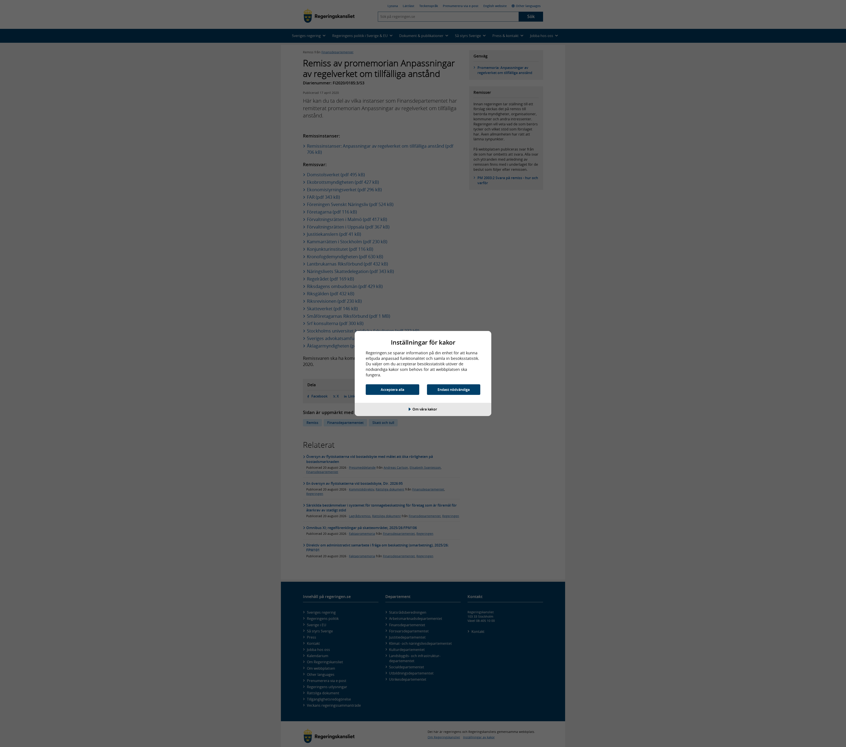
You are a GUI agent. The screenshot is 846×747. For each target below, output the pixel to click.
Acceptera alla (392, 389)
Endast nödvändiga (454, 389)
